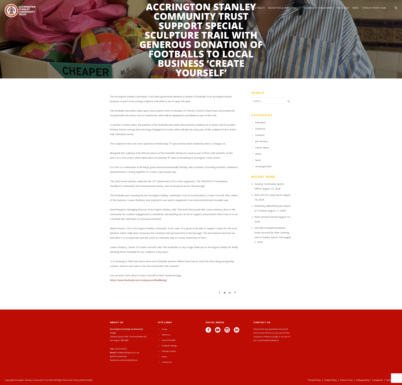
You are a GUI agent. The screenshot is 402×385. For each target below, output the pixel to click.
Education (260, 122)
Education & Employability (284, 7)
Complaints (377, 380)
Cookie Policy (330, 380)
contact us (268, 336)
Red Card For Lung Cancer (268, 194)
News (355, 7)
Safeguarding (362, 380)
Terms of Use (346, 380)
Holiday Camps (169, 351)
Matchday (343, 7)
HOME (207, 7)
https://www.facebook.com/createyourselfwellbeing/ (138, 280)
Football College (169, 345)
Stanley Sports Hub (374, 7)
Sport (258, 160)
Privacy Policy (314, 380)
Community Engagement (319, 7)
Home (164, 329)
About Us (237, 7)
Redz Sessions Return (266, 216)
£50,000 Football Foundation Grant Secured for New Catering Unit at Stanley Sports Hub (271, 232)
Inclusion (259, 134)
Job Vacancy (261, 141)
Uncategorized (263, 166)
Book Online (221, 7)
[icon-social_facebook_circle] (209, 330)
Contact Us (167, 362)
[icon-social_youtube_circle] (218, 330)
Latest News (262, 147)
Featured (260, 128)
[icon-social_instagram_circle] (227, 330)
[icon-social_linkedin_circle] (236, 330)
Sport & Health (255, 7)
